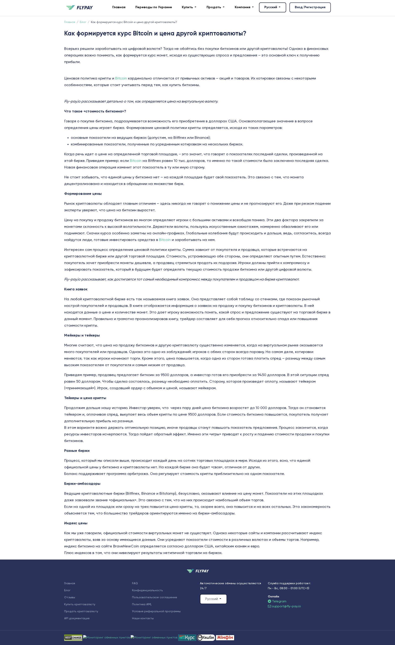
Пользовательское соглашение (154, 597)
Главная (118, 7)
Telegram (278, 601)
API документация (76, 618)
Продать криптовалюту (81, 611)
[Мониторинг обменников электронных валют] (187, 637)
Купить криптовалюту (79, 604)
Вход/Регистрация (310, 7)
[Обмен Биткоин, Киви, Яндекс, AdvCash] (206, 637)
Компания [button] (243, 7)
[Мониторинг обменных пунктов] (225, 637)
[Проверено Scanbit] (107, 637)
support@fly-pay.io (286, 606)
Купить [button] (188, 7)
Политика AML (142, 604)
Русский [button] (271, 7)
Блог (67, 590)
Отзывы (69, 597)
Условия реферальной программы (156, 611)
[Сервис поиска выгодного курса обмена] (154, 637)
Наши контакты (143, 618)
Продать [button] (214, 7)
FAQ (135, 583)
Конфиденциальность (147, 590)
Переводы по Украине (153, 7)
